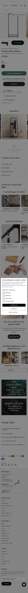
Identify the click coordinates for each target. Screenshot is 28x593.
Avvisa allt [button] (14, 308)
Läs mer (11, 286)
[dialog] (14, 296)
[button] (14, 312)
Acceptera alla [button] (14, 305)
